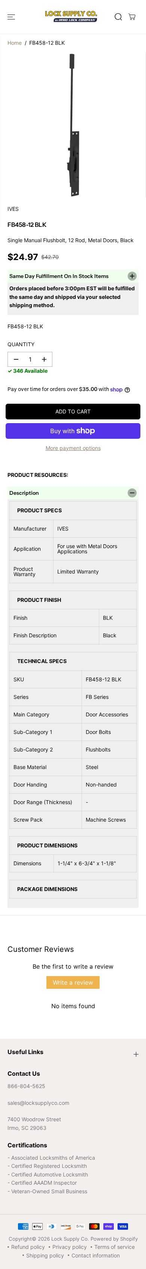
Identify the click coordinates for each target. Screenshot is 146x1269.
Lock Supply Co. (70, 1239)
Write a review (73, 982)
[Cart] (132, 17)
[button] (11, 17)
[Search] (118, 17)
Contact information (96, 1255)
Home (14, 43)
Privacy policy (69, 1247)
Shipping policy (45, 1255)
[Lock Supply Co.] (71, 17)
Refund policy (28, 1247)
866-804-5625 (26, 1086)
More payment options (73, 448)
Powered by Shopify (114, 1239)
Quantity (20, 344)
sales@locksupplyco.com (38, 1103)
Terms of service (114, 1247)
